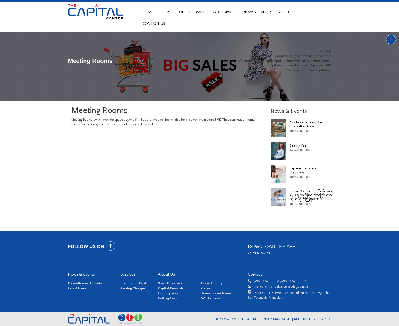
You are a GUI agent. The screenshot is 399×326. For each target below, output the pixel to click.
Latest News (77, 288)
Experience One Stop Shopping (306, 170)
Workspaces (224, 12)
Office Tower (192, 12)
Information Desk (134, 283)
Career (206, 288)
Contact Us (154, 24)
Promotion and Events (85, 283)
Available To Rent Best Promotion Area (307, 124)
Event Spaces (168, 293)
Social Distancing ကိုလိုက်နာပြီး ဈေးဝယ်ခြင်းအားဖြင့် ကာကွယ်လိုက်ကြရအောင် (311, 195)
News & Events (257, 12)
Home (148, 12)
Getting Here (167, 298)
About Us (288, 12)
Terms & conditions (216, 293)
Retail (166, 12)
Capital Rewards (171, 288)
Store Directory (170, 283)
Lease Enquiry (212, 283)
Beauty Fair (298, 146)
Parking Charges (133, 288)
